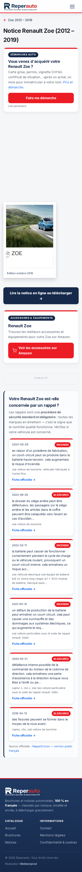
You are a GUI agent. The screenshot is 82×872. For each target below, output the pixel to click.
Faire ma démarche (41, 98)
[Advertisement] (41, 157)
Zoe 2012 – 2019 (17, 20)
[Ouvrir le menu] (74, 6)
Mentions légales (52, 835)
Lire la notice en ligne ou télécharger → (41, 296)
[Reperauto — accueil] (20, 7)
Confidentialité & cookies (58, 842)
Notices (10, 842)
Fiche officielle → (24, 479)
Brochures (13, 835)
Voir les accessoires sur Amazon (38, 350)
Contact (46, 828)
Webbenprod (28, 863)
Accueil (10, 828)
